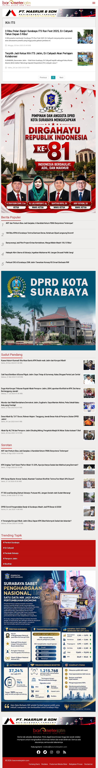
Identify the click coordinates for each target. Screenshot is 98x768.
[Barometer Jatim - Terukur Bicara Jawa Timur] (16, 3)
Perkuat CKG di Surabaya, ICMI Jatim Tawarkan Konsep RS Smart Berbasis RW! (37, 262)
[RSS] (64, 753)
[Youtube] (58, 753)
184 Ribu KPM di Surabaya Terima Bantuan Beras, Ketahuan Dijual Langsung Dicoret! (40, 233)
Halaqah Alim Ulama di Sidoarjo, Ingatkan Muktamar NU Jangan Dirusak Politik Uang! (39, 253)
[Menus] (94, 3)
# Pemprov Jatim (10, 559)
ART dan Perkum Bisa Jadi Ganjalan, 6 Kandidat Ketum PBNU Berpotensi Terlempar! (39, 223)
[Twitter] (45, 753)
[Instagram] (51, 753)
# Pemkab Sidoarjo (11, 553)
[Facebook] (38, 753)
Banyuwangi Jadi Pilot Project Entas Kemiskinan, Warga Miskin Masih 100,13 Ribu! (38, 243)
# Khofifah (7, 564)
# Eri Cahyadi (8, 548)
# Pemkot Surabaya (11, 543)
